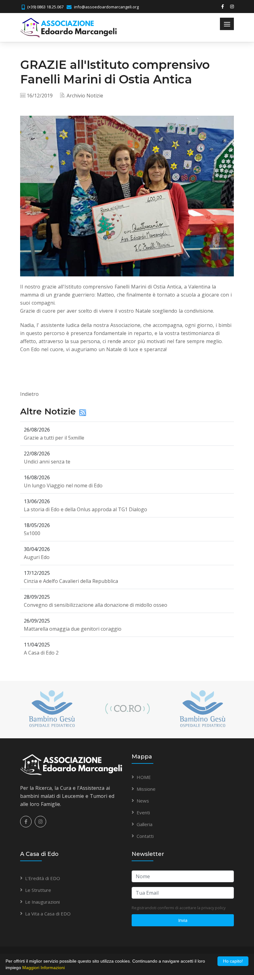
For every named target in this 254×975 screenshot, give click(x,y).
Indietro (29, 394)
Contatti (145, 836)
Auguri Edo (37, 557)
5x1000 (32, 533)
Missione (146, 789)
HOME (144, 777)
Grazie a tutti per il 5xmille (54, 437)
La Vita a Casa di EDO (48, 913)
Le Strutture (38, 890)
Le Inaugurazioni (42, 902)
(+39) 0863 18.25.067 (45, 7)
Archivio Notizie (85, 95)
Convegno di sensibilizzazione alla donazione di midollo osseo (95, 605)
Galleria (144, 824)
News (143, 801)
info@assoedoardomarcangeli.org (106, 7)
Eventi (143, 812)
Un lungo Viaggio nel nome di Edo (63, 485)
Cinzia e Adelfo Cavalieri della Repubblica (71, 581)
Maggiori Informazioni (43, 967)
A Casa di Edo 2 (41, 652)
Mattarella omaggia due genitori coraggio (72, 628)
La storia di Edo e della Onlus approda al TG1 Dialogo (85, 509)
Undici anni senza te (47, 461)
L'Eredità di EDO (42, 878)
